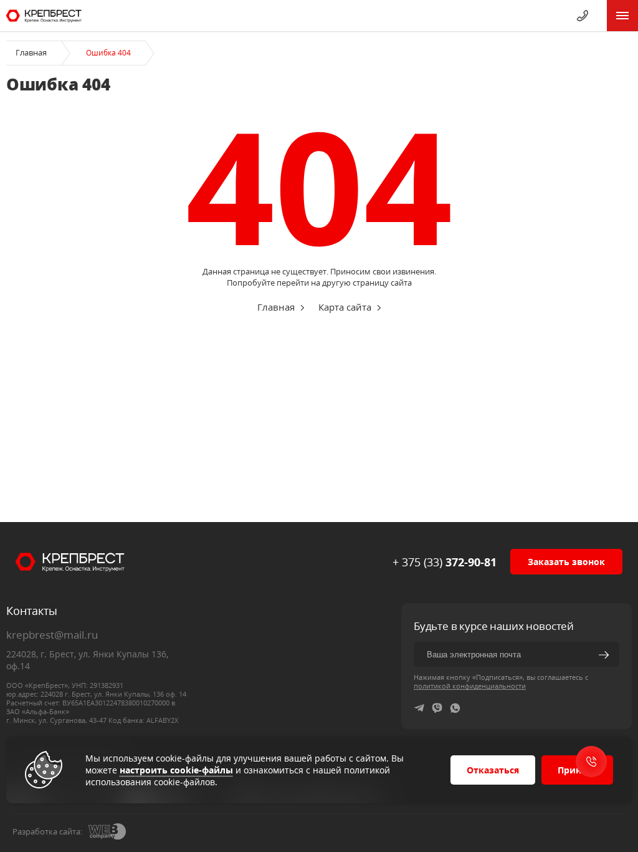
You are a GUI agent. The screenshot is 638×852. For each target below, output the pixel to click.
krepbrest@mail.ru (52, 634)
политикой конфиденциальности (470, 685)
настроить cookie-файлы (176, 770)
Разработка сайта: (47, 831)
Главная (31, 52)
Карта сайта (344, 307)
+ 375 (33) (445, 561)
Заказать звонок (566, 562)
